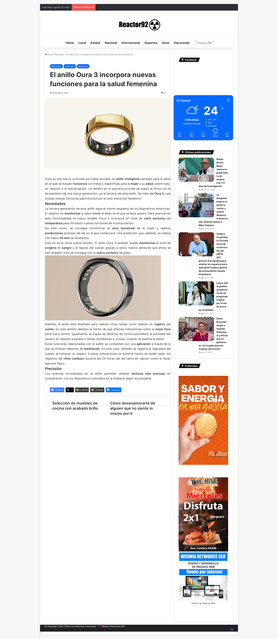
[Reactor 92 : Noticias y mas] (139, 24)
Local (82, 42)
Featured (69, 66)
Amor (166, 42)
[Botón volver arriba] (40, 633)
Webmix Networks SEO (113, 626)
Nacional (111, 42)
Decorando (182, 42)
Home (70, 42)
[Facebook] (232, 630)
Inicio (50, 54)
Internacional (130, 42)
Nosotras (83, 66)
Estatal (95, 42)
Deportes (151, 42)
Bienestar (59, 54)
